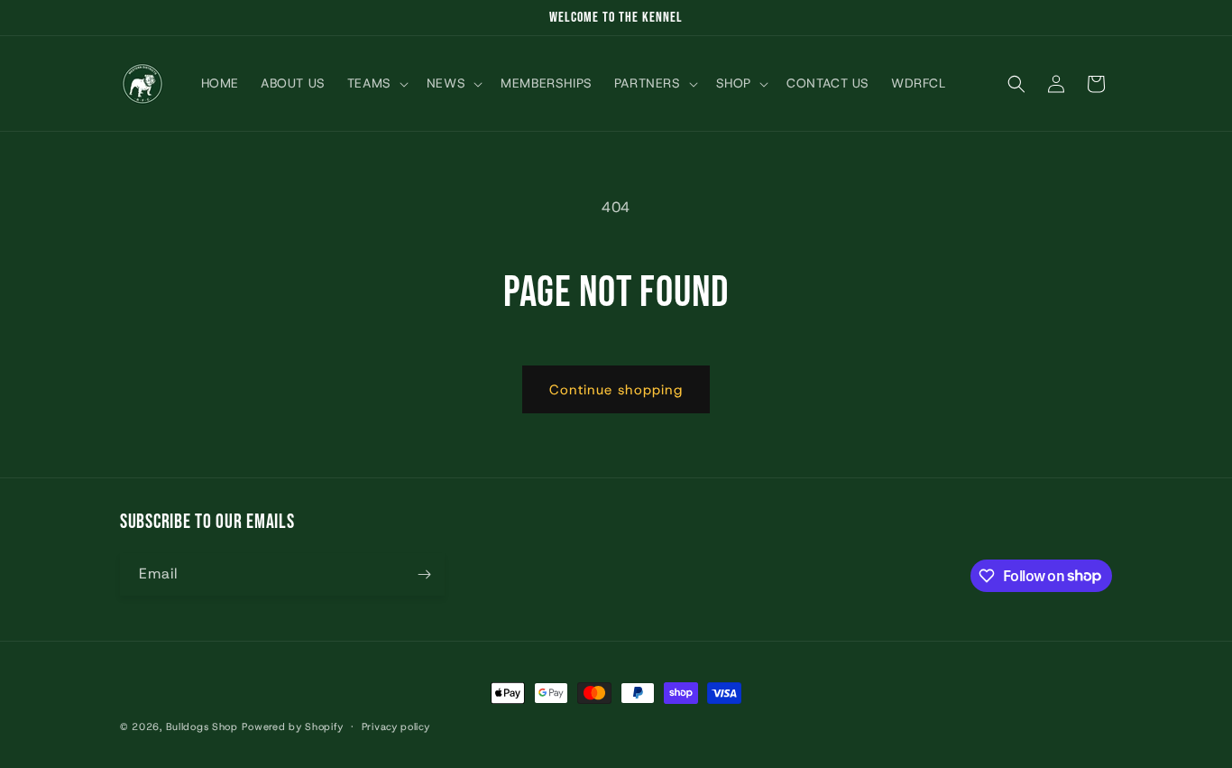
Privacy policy (396, 725)
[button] (376, 84)
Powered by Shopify (293, 726)
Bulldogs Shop (202, 726)
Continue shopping (616, 390)
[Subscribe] (424, 574)
